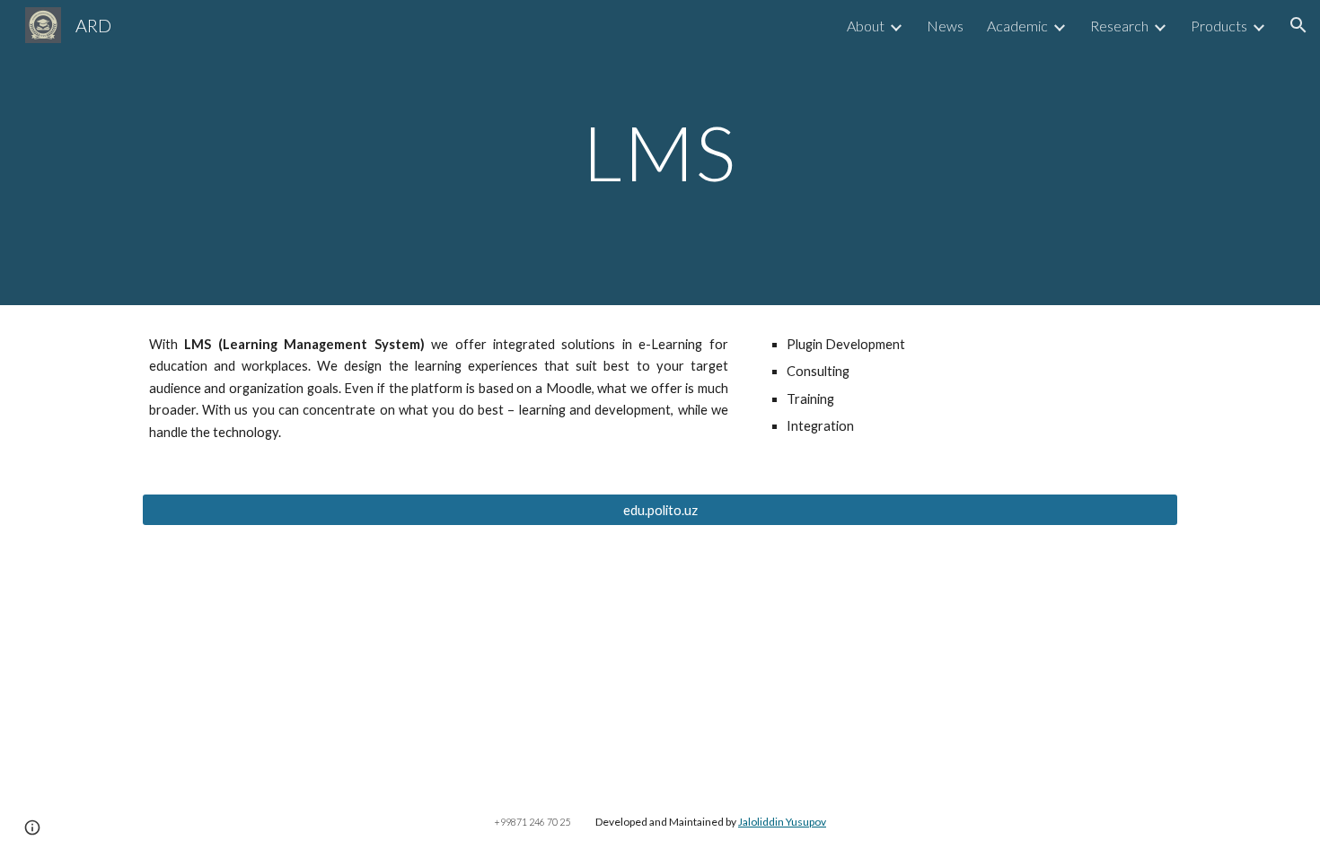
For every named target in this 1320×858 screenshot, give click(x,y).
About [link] (865, 25)
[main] (660, 152)
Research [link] (1119, 25)
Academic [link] (1017, 25)
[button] (1298, 25)
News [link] (945, 25)
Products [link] (1219, 25)
